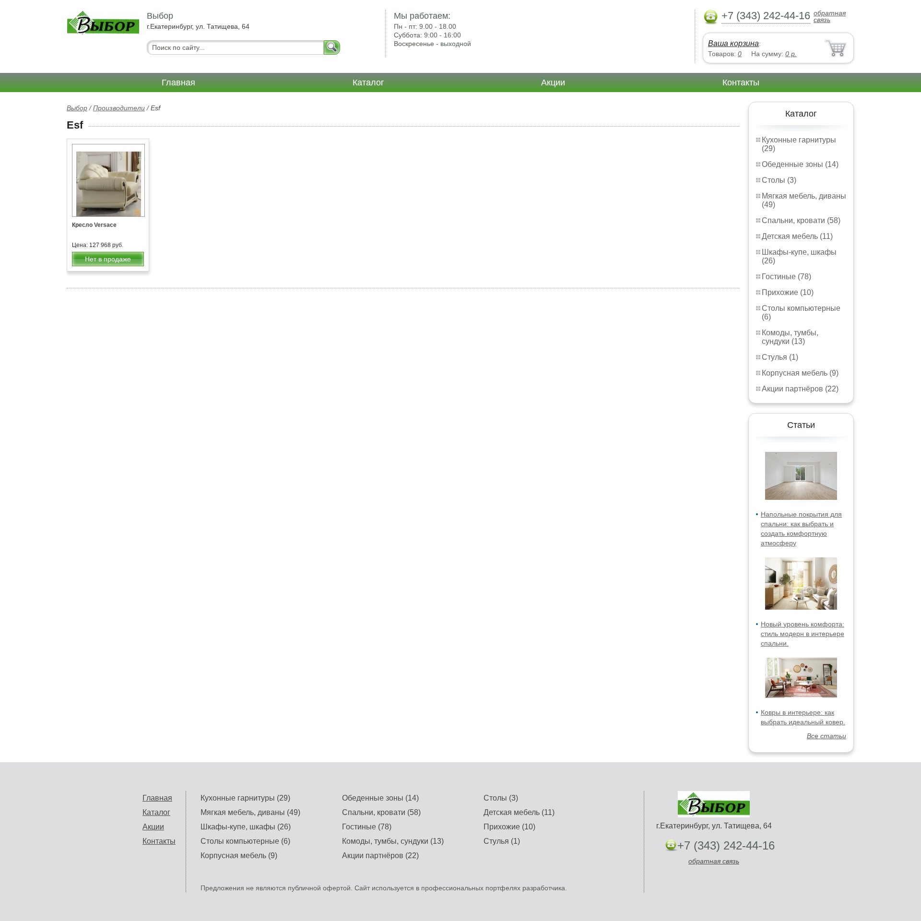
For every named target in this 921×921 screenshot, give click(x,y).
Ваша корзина (733, 43)
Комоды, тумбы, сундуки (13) (790, 337)
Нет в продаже (108, 259)
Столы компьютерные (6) (245, 841)
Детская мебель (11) (797, 236)
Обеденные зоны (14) (800, 164)
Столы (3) (779, 180)
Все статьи (826, 736)
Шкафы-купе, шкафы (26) (246, 827)
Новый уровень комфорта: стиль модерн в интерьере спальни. (802, 633)
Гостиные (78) (786, 276)
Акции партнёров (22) (800, 389)
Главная (178, 82)
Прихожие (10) (788, 292)
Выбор (77, 108)
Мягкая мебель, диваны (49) (250, 812)
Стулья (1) (780, 357)
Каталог (368, 82)
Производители (119, 108)
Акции (553, 82)
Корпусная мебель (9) (800, 373)
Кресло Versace (94, 225)
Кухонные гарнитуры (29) (245, 798)
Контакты (740, 82)
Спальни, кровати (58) (801, 220)
